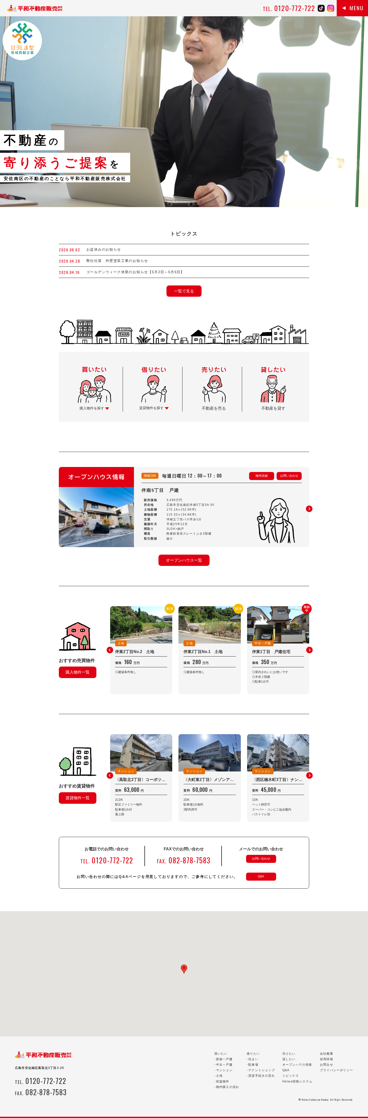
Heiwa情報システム (297, 1081)
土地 (219, 1075)
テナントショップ (261, 1070)
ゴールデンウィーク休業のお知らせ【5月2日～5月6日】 (135, 272)
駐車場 (253, 1064)
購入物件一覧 (78, 672)
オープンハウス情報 (297, 1064)
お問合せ (326, 1064)
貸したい (289, 1059)
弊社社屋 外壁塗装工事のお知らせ (119, 261)
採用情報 (326, 1059)
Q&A (261, 876)
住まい (253, 1059)
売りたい (289, 1053)
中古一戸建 (224, 1064)
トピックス (290, 1075)
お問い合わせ (289, 475)
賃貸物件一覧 (78, 798)
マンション (224, 1070)
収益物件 (222, 1081)
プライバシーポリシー (336, 1070)
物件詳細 (262, 475)
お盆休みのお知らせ (103, 249)
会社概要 (326, 1053)
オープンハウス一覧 (184, 560)
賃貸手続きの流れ (261, 1075)
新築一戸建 (224, 1059)
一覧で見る (184, 291)
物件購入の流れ (227, 1087)
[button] (309, 508)
